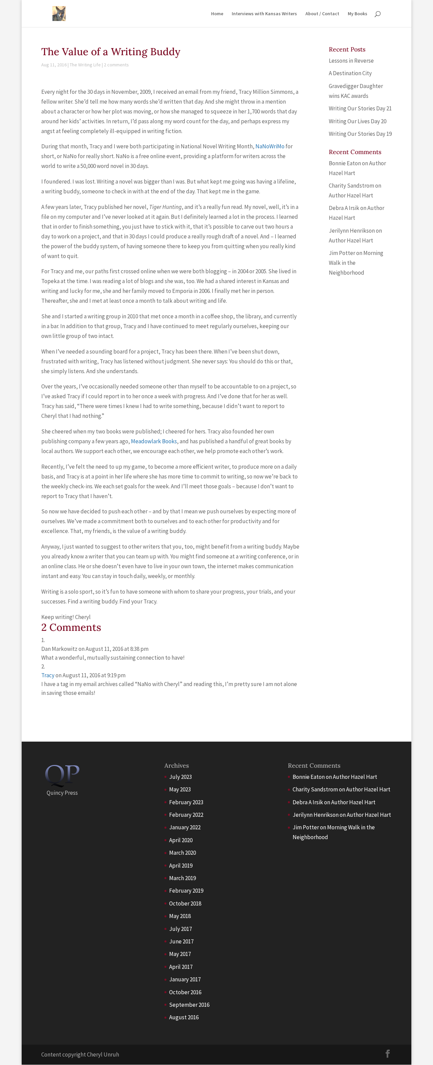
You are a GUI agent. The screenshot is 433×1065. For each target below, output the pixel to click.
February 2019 (186, 890)
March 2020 (182, 852)
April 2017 (180, 967)
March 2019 (182, 878)
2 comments (116, 65)
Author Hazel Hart (351, 195)
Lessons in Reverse (351, 60)
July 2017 (180, 929)
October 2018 (185, 903)
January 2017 (185, 979)
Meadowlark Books (154, 441)
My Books (357, 14)
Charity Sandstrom (351, 185)
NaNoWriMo (269, 146)
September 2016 (189, 1004)
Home (217, 14)
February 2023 (186, 802)
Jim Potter (342, 253)
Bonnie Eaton (345, 163)
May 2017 (180, 954)
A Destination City (350, 73)
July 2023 (180, 777)
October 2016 (185, 992)
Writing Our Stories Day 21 (360, 108)
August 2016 (184, 1017)
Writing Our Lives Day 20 (357, 121)
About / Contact (322, 14)
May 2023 (180, 789)
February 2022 (186, 814)
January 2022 (185, 827)
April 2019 (180, 865)
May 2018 (180, 916)
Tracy (47, 675)
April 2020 (180, 840)
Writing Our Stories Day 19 (360, 133)
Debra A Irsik (344, 208)
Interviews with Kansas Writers (264, 14)
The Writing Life (85, 65)
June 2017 (181, 941)
